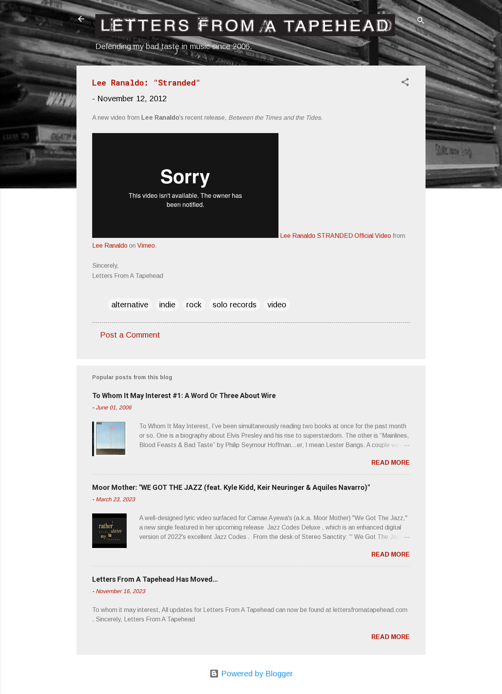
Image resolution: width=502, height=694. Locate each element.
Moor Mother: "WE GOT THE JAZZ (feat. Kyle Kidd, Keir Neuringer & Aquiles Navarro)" (231, 487)
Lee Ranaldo (109, 245)
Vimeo (146, 245)
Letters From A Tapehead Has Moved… (155, 579)
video (276, 304)
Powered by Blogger (256, 673)
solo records (234, 304)
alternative (129, 304)
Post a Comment (130, 335)
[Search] (421, 21)
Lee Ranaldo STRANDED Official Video (335, 235)
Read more (390, 462)
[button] (405, 83)
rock (194, 304)
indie (167, 304)
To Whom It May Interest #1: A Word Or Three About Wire (184, 395)
